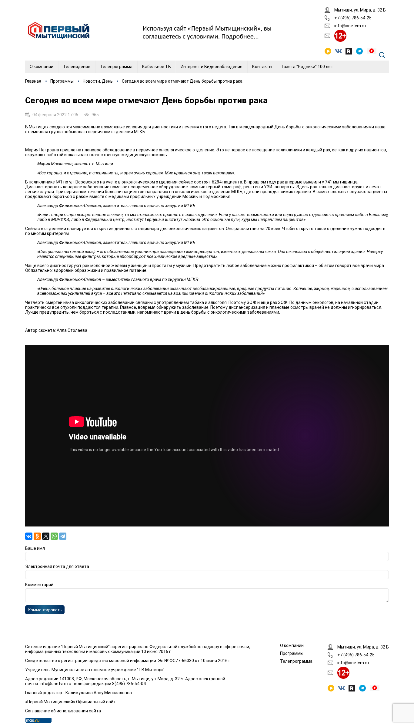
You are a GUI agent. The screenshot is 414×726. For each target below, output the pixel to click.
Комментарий (39, 584)
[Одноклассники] (37, 536)
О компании (41, 66)
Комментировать (45, 609)
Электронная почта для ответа (57, 566)
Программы (62, 81)
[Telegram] (62, 536)
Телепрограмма (116, 66)
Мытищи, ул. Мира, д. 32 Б (360, 10)
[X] (45, 536)
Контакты (262, 66)
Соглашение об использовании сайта (63, 710)
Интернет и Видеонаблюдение (211, 66)
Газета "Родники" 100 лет (307, 66)
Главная (33, 81)
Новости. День (98, 81)
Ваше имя (35, 548)
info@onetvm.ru (350, 25)
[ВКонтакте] (28, 536)
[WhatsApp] (54, 536)
